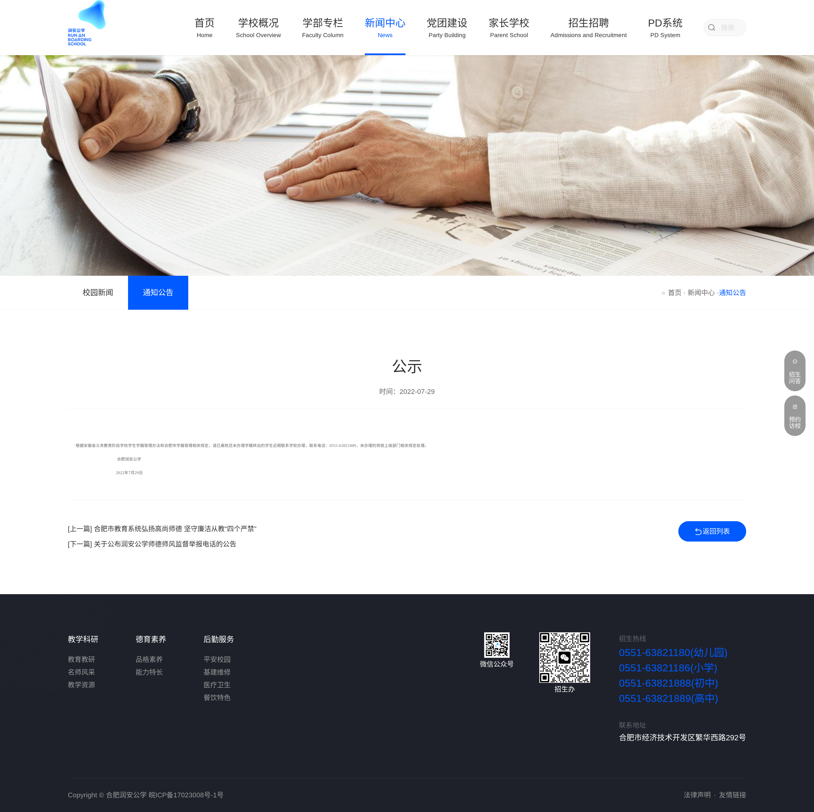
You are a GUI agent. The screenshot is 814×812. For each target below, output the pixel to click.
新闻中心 (701, 293)
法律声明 (697, 795)
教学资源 (81, 685)
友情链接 (732, 795)
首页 (675, 293)
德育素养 (151, 639)
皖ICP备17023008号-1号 (186, 795)
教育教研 (81, 659)
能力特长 (149, 672)
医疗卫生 (217, 685)
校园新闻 (98, 292)
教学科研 (83, 639)
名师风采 (81, 672)
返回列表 (716, 531)
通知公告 (158, 292)
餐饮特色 (217, 697)
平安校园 (217, 659)
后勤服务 (219, 639)
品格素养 (149, 659)
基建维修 (217, 672)
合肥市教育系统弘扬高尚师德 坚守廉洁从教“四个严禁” (175, 529)
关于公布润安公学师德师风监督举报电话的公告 (165, 544)
